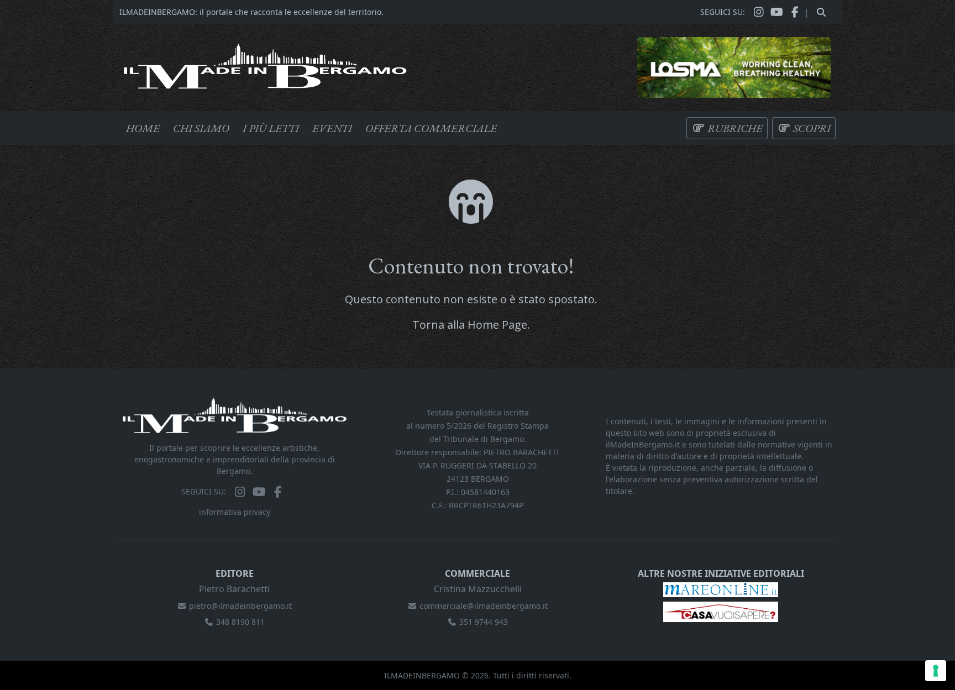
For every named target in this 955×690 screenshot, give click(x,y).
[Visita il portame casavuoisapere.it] (720, 611)
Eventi (332, 128)
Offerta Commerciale (431, 128)
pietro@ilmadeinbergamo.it (240, 606)
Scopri (811, 128)
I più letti (271, 128)
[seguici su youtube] (777, 12)
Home (143, 128)
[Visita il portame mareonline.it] (720, 588)
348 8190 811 (240, 622)
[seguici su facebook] (795, 12)
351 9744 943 (483, 622)
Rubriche (734, 128)
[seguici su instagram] (758, 12)
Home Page (497, 324)
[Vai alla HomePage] (264, 65)
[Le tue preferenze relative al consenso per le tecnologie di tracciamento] (935, 670)
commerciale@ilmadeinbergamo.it (483, 606)
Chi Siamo (201, 128)
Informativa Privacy (234, 512)
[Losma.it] (734, 66)
